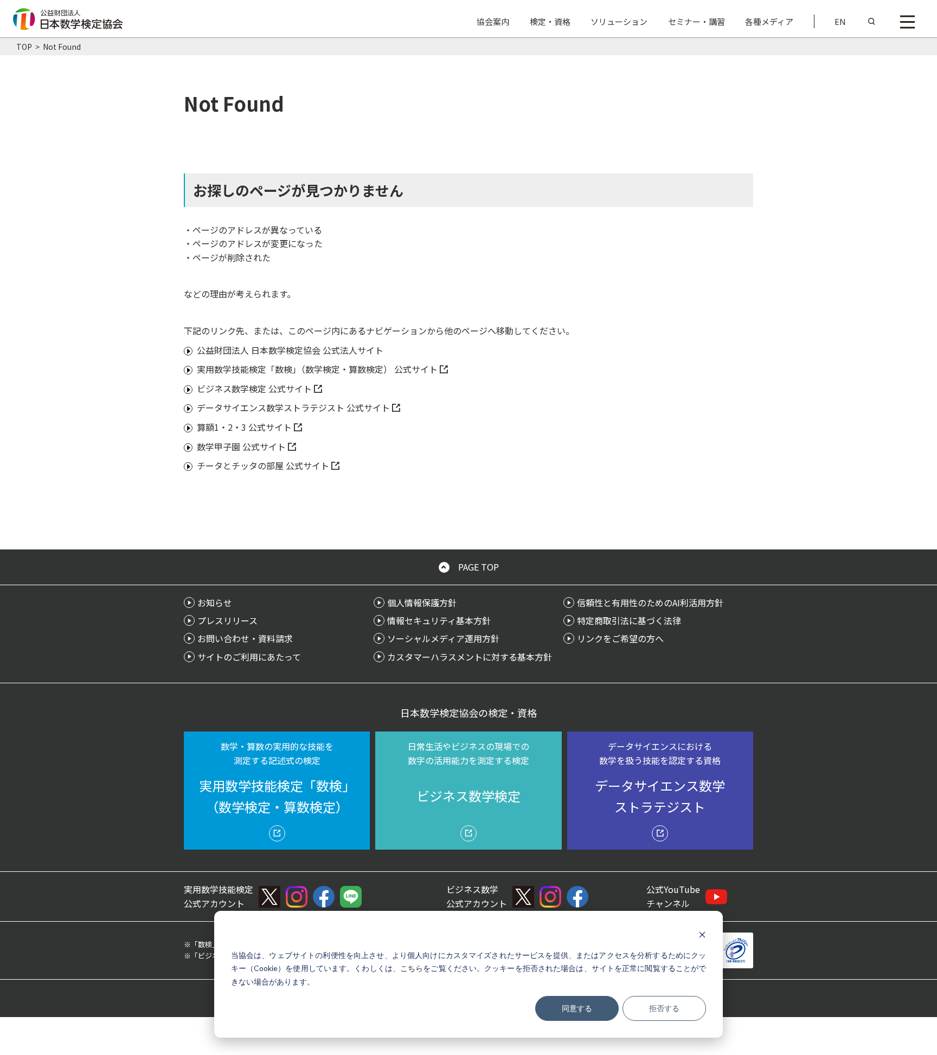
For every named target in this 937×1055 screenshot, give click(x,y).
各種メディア (769, 21)
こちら (411, 968)
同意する (577, 1008)
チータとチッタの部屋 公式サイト (263, 465)
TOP (24, 46)
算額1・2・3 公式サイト (244, 426)
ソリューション (619, 21)
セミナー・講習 (696, 21)
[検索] (872, 21)
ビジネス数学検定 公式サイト (254, 388)
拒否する (664, 1008)
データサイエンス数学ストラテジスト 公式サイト (293, 407)
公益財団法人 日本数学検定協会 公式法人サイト (290, 350)
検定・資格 (550, 21)
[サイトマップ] (907, 21)
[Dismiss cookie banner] (702, 934)
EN (840, 21)
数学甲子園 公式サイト (241, 446)
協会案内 (493, 21)
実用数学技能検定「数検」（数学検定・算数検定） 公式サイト (317, 369)
